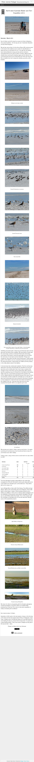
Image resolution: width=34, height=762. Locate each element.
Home (2, 5)
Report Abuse (26, 761)
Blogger (22, 761)
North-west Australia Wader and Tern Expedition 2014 (19, 12)
